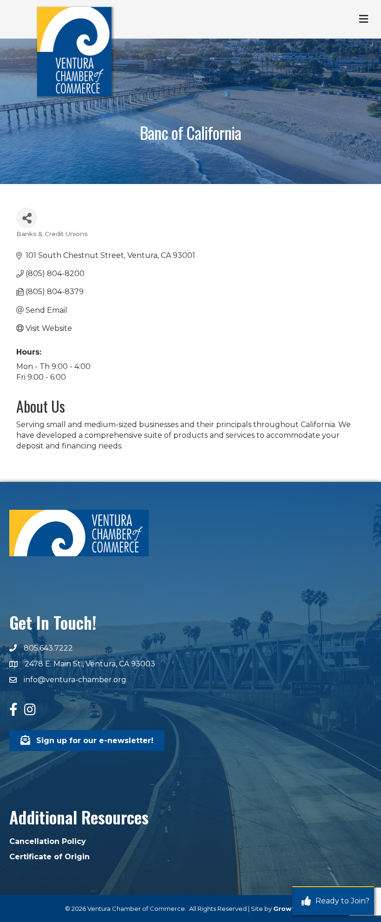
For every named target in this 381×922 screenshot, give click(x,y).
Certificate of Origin (49, 856)
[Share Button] (26, 217)
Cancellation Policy (47, 841)
